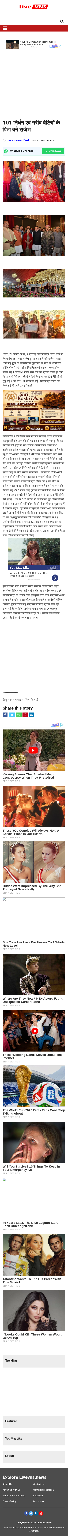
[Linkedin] (36, 1513)
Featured (11, 1421)
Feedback (38, 1495)
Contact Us (38, 1484)
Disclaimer (38, 1501)
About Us (7, 1484)
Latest (9, 1456)
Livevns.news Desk (18, 140)
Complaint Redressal (43, 1490)
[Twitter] (31, 1513)
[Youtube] (41, 1513)
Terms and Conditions (14, 1495)
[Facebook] (26, 1513)
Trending (11, 1360)
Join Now (54, 151)
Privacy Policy (9, 1501)
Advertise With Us (11, 1490)
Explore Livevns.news (25, 1477)
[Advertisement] (34, 82)
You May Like (13, 1438)
